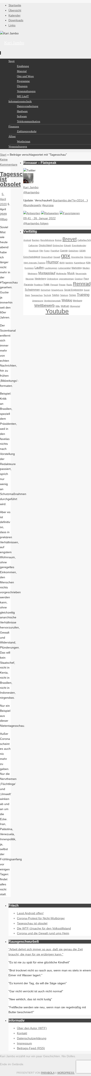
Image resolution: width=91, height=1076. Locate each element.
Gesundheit (46, 257)
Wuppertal (75, 306)
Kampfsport (79, 263)
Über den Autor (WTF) (32, 1028)
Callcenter (33, 245)
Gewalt (56, 257)
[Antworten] (31, 213)
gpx (65, 255)
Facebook (34, 250)
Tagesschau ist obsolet (32, 923)
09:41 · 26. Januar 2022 (39, 218)
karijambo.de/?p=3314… (70, 200)
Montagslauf (46, 273)
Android (27, 240)
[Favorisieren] (70, 213)
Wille (57, 306)
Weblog (67, 300)
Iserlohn (69, 263)
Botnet (58, 240)
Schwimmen (32, 289)
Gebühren (74, 250)
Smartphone (57, 290)
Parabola (47, 1072)
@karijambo (31, 192)
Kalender (14, 15)
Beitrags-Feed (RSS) (31, 1048)
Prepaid (54, 284)
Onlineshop (52, 279)
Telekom (64, 295)
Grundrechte (77, 257)
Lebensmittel (64, 268)
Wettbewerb (44, 305)
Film (41, 250)
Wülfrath (65, 306)
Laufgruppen (51, 268)
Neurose (30, 279)
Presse (62, 284)
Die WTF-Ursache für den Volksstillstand (44, 928)
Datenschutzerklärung (31, 1038)
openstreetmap (66, 279)
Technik (47, 295)
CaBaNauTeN (84, 240)
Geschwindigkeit (31, 257)
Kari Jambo (14, 42)
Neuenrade (81, 273)
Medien (86, 268)
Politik (47, 284)
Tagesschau (37, 295)
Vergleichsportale (52, 300)
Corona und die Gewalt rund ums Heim (43, 933)
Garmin (64, 250)
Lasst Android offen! (30, 913)
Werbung (77, 300)
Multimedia (61, 273)
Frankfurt (55, 250)
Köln (88, 262)
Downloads (15, 20)
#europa (48, 205)
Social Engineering (73, 290)
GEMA (82, 250)
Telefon (55, 295)
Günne (87, 257)
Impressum (24, 1043)
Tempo (72, 295)
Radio (69, 284)
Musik (71, 273)
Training (83, 295)
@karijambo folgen (35, 223)
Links (11, 25)
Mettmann (32, 273)
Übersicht (14, 10)
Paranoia (28, 284)
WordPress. (66, 1072)
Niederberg (40, 278)
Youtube (57, 311)
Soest (87, 290)
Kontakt (22, 1033)
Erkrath (67, 245)
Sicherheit (45, 290)
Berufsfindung (47, 240)
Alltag (3, 219)
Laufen (39, 267)
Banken (36, 240)
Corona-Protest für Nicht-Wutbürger (41, 918)
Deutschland (45, 245)
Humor (52, 262)
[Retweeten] (50, 213)
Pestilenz (38, 284)
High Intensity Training (35, 263)
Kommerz (29, 268)
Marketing (77, 268)
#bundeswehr (32, 205)
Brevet (69, 239)
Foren (47, 250)
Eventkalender (79, 245)
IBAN (62, 263)
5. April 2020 (3, 199)
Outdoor (79, 279)
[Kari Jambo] (28, 182)
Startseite (14, 5)
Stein (27, 295)
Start (3, 154)
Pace (86, 278)
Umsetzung (37, 300)
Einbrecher (58, 245)
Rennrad (82, 283)
